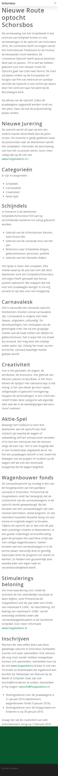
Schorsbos (8, 3)
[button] (55, 3)
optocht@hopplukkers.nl (34, 686)
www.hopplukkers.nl (14, 159)
